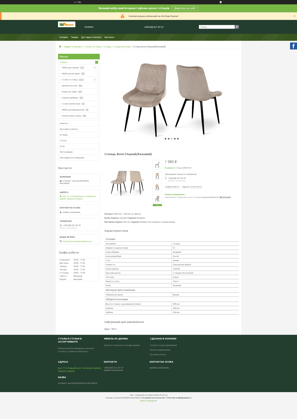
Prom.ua (163, 395)
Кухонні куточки (69, 86)
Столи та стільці (92, 46)
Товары (63, 62)
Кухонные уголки (158, 354)
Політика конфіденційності (179, 398)
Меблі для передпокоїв (73, 110)
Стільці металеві (122, 46)
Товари (74, 37)
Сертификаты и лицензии (72, 158)
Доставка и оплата (69, 129)
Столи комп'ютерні (71, 104)
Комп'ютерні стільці (71, 116)
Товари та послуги (72, 46)
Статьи (63, 140)
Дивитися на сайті (185, 8)
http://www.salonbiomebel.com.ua (78, 241)
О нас (62, 146)
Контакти (109, 37)
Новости (64, 123)
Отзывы (64, 135)
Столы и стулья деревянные (163, 345)
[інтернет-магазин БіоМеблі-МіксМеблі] (69, 26)
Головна (64, 37)
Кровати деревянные (160, 350)
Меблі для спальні (70, 67)
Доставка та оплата (91, 37)
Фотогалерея (66, 152)
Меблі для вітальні (71, 73)
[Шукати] (237, 27)
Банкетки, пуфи (69, 92)
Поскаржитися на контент (154, 398)
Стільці (107, 46)
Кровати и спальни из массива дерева (122, 345)
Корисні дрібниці (70, 98)
